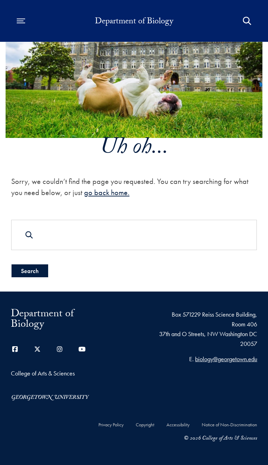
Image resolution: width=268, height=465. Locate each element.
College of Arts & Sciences (43, 373)
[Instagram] (59, 349)
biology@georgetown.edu (226, 359)
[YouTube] (82, 349)
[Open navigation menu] (21, 21)
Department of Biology (134, 22)
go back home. (106, 192)
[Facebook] (15, 349)
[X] (37, 349)
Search (30, 271)
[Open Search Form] (247, 21)
